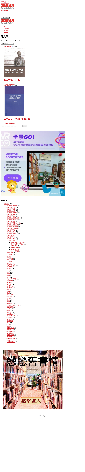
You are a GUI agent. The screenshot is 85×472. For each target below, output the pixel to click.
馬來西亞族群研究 (12, 212)
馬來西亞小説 (11, 237)
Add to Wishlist (8, 46)
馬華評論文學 (11, 265)
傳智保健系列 (11, 336)
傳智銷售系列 (11, 340)
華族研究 (10, 258)
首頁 (5, 26)
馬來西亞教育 (11, 221)
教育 (8, 273)
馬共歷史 (10, 266)
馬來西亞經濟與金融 (13, 218)
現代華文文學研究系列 (17, 244)
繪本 (8, 300)
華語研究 (10, 256)
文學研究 (10, 254)
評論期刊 (10, 321)
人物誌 (9, 308)
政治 (8, 277)
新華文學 (10, 333)
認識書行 (6, 30)
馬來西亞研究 (11, 211)
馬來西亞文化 (11, 232)
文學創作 (10, 314)
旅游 (8, 289)
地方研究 (10, 263)
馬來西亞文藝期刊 (12, 228)
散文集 (9, 268)
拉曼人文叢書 (11, 240)
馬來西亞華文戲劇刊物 (14, 223)
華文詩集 (10, 317)
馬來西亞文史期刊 (12, 226)
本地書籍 (6, 28)
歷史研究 (10, 303)
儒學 (8, 326)
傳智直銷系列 (11, 342)
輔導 (8, 301)
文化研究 (10, 260)
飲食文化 (10, 282)
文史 (8, 270)
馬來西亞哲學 (11, 235)
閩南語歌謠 (10, 328)
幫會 (8, 324)
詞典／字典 (10, 335)
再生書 (6, 32)
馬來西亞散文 (11, 209)
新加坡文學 (10, 329)
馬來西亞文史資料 (12, 225)
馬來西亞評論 (11, 214)
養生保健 (10, 280)
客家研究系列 (15, 249)
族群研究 (10, 253)
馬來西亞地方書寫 (12, 233)
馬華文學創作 (11, 315)
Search (24, 126)
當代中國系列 (15, 251)
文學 (8, 272)
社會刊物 (10, 294)
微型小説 (10, 319)
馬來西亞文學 (11, 207)
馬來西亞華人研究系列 (17, 242)
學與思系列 (14, 246)
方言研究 (10, 261)
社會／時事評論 (12, 279)
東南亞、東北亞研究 (13, 305)
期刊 (8, 291)
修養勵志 (10, 286)
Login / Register (5, 3)
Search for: (3, 126)
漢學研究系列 (15, 247)
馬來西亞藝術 (11, 239)
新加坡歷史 (10, 331)
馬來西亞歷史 (11, 230)
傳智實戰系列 (11, 338)
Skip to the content (5, 1)
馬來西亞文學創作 (12, 205)
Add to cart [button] (12, 84)
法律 (8, 293)
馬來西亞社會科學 (12, 219)
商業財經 (10, 287)
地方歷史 (10, 312)
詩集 (8, 298)
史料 (8, 322)
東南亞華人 (10, 307)
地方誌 (9, 310)
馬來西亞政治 (11, 216)
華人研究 (10, 296)
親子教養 (10, 284)
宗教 (8, 275)
